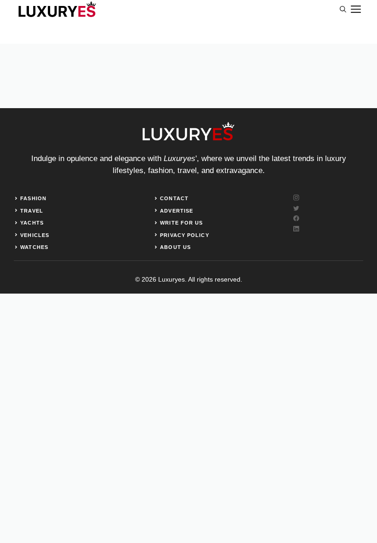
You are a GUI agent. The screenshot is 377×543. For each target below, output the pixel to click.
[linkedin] (296, 229)
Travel (31, 211)
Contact (174, 198)
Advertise (176, 211)
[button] (342, 9)
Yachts (32, 222)
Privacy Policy (184, 235)
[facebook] (296, 218)
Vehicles (34, 235)
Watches (34, 247)
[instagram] (296, 198)
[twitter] (296, 208)
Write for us (181, 222)
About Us (175, 247)
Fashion (33, 198)
